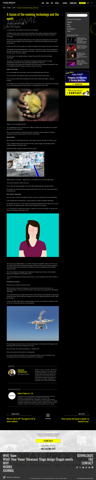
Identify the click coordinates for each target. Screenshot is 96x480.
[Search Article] (69, 15)
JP (88, 3)
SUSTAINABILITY (71, 29)
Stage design (47, 459)
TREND (68, 31)
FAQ (90, 459)
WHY (52, 3)
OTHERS (69, 26)
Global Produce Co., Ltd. (25, 393)
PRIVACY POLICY (9, 477)
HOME (4, 8)
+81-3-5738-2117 (48, 449)
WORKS (57, 3)
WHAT (47, 3)
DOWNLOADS (73, 3)
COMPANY (69, 22)
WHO (43, 3)
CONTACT (82, 3)
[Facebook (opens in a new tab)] (83, 467)
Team (13, 455)
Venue (21, 459)
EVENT (14, 8)
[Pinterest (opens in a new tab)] (89, 467)
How (13, 459)
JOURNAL (65, 3)
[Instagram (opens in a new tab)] (86, 467)
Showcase (32, 459)
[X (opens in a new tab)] (80, 467)
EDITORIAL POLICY (16, 477)
